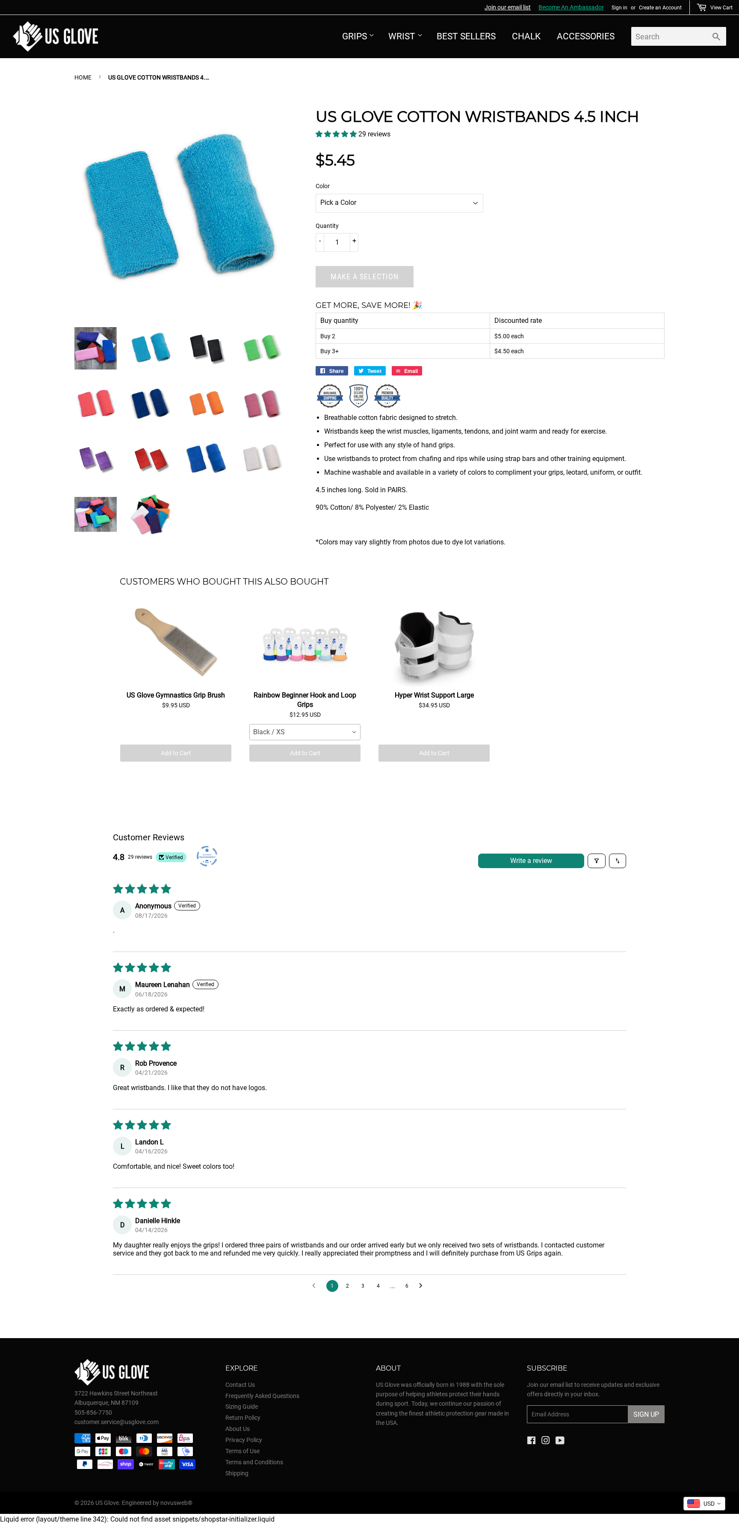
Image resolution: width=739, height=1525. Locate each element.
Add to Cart (176, 753)
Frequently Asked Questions (262, 1395)
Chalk (526, 36)
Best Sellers (466, 36)
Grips (354, 36)
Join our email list (508, 7)
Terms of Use (242, 1451)
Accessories (586, 36)
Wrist (401, 36)
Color (323, 186)
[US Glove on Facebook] (531, 1441)
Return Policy (242, 1417)
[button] (337, 134)
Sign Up (646, 1414)
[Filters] (597, 861)
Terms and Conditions (254, 1462)
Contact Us (240, 1384)
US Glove (107, 1502)
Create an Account (660, 8)
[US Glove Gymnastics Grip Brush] (175, 644)
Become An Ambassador (571, 7)
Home (83, 77)
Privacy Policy (243, 1439)
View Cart (721, 8)
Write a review (531, 861)
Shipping (236, 1473)
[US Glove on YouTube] (560, 1441)
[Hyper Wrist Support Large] (434, 644)
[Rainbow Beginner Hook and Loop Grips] (305, 644)
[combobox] (305, 732)
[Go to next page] (423, 1286)
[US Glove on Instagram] (545, 1441)
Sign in (619, 8)
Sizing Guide (241, 1406)
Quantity (327, 225)
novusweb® (176, 1502)
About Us (237, 1428)
